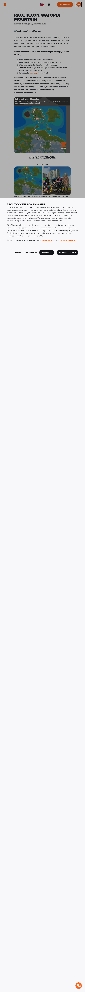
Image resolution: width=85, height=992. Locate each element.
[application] (78, 985)
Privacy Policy (48, 240)
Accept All (46, 252)
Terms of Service (67, 240)
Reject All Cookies (67, 252)
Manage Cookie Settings (26, 252)
